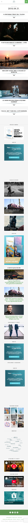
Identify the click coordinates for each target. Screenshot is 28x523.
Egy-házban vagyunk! (9, 502)
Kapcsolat (20, 517)
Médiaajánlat (9, 517)
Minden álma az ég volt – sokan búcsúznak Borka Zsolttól (14, 194)
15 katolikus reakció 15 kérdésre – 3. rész (14, 42)
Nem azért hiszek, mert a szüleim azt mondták (14, 71)
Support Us (23, 519)
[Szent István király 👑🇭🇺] (14, 411)
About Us (18, 519)
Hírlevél (14, 519)
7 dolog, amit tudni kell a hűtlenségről (14, 111)
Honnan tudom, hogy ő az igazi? (11, 337)
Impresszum (14, 517)
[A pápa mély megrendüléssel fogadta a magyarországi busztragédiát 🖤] (7, 418)
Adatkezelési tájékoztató (7, 519)
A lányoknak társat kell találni (14, 14)
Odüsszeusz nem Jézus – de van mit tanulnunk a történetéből (12, 228)
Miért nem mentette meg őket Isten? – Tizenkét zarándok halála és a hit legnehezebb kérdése (13, 210)
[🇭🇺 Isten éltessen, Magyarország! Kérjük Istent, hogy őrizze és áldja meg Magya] (7, 411)
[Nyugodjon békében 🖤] (14, 418)
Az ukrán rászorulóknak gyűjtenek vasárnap (14, 101)
